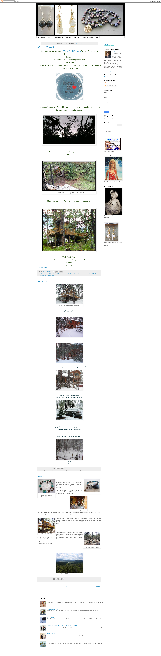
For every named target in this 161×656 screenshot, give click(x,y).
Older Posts (97, 586)
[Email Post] (53, 271)
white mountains (82, 580)
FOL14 (53, 273)
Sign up (106, 44)
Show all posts (78, 43)
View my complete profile (110, 71)
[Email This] (56, 272)
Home (66, 586)
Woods (52, 275)
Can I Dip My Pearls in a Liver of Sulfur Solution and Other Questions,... (63, 625)
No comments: (48, 468)
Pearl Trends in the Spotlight (53, 642)
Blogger (86, 652)
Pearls (97, 37)
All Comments (109, 85)
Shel (114, 51)
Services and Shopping (58, 37)
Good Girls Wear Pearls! (52, 609)
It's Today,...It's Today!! (52, 601)
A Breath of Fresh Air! (46, 47)
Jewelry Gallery (77, 37)
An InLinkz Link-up (42, 267)
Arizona (42, 470)
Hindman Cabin (56, 470)
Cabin (50, 273)
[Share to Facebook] (61, 272)
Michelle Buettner (63, 273)
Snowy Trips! (42, 281)
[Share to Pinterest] (62, 272)
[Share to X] (59, 272)
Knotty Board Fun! (51, 633)
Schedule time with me (109, 118)
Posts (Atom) (46, 589)
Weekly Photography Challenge (44, 275)
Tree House (86, 273)
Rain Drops (80, 273)
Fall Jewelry (43, 580)
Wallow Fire (75, 580)
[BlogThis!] (58, 272)
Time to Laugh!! (50, 617)
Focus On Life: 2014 (72, 50)
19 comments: (48, 271)
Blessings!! (41, 476)
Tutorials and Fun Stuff (88, 37)
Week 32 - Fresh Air (93, 273)
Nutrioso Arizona (77, 470)
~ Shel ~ (49, 37)
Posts (107, 83)
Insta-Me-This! (107, 76)
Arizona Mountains (45, 273)
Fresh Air (57, 273)
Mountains (76, 273)
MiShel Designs (41, 37)
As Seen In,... (69, 37)
